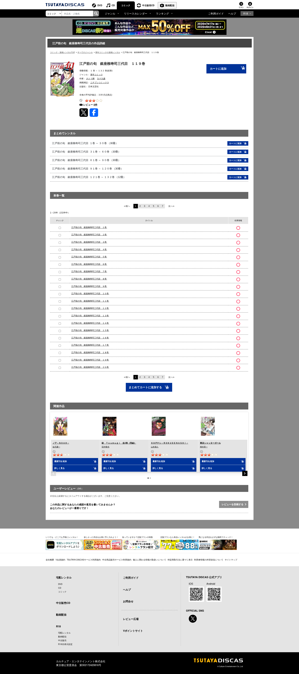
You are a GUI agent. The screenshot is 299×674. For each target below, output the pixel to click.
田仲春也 (105, 447)
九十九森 (101, 78)
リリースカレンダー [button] (135, 13)
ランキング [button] (162, 13)
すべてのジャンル (85, 52)
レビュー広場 (131, 619)
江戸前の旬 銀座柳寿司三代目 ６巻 (89, 264)
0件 (95, 104)
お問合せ (128, 601)
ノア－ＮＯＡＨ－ (61, 443)
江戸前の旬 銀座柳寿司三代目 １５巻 (90, 330)
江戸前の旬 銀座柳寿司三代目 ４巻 (89, 249)
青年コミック (96, 74)
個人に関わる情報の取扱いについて (149, 559)
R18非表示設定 (65, 644)
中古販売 (62, 640)
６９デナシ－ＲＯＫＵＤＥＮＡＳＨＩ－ (169, 443)
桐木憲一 (204, 447)
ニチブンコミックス (99, 82)
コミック (125, 5)
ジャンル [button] (110, 13)
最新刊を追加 (60, 461)
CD (113, 5)
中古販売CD (148, 5)
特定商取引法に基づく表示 (180, 559)
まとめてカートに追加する (146, 387)
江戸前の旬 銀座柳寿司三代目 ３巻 (89, 242)
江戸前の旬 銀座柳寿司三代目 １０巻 (90, 293)
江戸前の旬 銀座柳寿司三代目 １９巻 (90, 360)
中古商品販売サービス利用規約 (116, 559)
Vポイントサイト (133, 631)
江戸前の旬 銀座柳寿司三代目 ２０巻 (90, 367)
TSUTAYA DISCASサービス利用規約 (84, 559)
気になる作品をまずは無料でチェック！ (216, 537)
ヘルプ (232, 13)
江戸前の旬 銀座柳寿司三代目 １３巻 (90, 315)
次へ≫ (171, 206)
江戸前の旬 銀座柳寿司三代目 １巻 (89, 227)
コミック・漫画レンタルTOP (62, 52)
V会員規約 (60, 559)
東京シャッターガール (210, 443)
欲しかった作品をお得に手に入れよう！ (101, 537)
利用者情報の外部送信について (208, 559)
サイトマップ (231, 559)
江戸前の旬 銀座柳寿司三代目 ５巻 (89, 257)
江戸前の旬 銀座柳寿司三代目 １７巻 (90, 345)
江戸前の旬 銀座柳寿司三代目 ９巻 (89, 286)
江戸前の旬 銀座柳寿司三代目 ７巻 (89, 271)
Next (244, 473)
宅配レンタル (64, 632)
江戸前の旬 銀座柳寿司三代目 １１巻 (90, 301)
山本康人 (154, 447)
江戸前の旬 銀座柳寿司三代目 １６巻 (90, 338)
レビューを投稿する (233, 504)
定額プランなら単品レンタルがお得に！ (177, 537)
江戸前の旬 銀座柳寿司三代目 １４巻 (90, 323)
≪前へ (127, 206)
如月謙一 (56, 447)
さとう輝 (90, 78)
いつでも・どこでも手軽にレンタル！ (62, 537)
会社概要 (50, 559)
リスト (241, 7)
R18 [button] (245, 13)
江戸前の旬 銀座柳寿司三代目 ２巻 (89, 234)
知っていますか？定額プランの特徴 (137, 537)
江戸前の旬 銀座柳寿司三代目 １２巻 (90, 308)
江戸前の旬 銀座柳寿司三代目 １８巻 (90, 352)
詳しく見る (59, 468)
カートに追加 (218, 68)
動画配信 (169, 5)
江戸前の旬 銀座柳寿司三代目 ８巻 (89, 279)
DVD (99, 5)
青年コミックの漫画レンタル (107, 52)
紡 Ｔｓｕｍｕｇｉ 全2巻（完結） (119, 443)
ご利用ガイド (216, 13)
